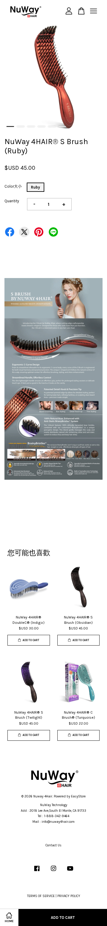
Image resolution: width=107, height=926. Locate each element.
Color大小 (13, 186)
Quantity (11, 201)
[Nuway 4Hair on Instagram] (53, 871)
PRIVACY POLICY (68, 896)
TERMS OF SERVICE (41, 896)
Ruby (35, 187)
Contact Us (53, 845)
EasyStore (78, 796)
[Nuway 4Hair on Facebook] (37, 871)
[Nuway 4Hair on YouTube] (70, 871)
